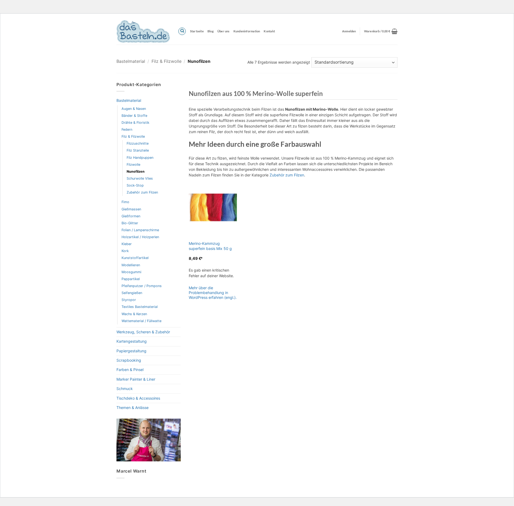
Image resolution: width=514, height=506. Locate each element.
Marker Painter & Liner (135, 379)
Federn (127, 130)
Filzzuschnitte (138, 143)
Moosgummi (131, 272)
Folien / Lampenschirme (140, 230)
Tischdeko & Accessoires (138, 398)
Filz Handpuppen (140, 158)
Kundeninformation (246, 31)
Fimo (125, 202)
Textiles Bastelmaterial (140, 307)
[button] (381, 31)
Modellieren (131, 265)
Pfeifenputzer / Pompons (142, 286)
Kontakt (269, 31)
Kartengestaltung (131, 341)
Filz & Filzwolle (167, 61)
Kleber (127, 244)
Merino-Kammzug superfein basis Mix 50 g (210, 245)
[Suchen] (182, 31)
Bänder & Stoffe (134, 116)
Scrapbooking (128, 360)
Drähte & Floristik (135, 123)
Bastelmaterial (130, 61)
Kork (125, 251)
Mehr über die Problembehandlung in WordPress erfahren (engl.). (213, 292)
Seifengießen (132, 293)
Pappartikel (131, 279)
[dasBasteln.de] (143, 31)
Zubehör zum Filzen (142, 192)
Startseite (197, 31)
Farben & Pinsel (129, 369)
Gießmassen (131, 209)
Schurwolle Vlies (140, 178)
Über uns (223, 31)
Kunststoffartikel (135, 258)
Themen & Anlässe (132, 407)
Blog (210, 31)
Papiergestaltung (131, 351)
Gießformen (131, 216)
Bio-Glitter (130, 223)
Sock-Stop (135, 185)
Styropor (129, 300)
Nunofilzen (136, 171)
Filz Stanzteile (138, 150)
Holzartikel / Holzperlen (140, 237)
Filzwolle (133, 165)
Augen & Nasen (134, 109)
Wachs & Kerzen (134, 314)
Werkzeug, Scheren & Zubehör (143, 332)
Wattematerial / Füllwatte (141, 321)
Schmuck (124, 388)
